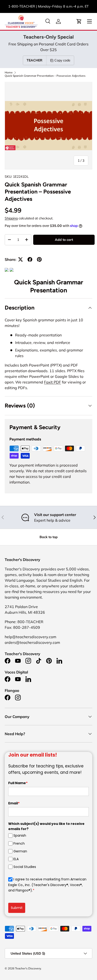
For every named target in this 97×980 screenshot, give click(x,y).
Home (9, 72)
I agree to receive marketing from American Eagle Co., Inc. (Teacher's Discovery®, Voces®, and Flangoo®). (47, 885)
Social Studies (24, 866)
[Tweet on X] (20, 259)
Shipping (11, 218)
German (20, 851)
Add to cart (64, 240)
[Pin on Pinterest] (39, 259)
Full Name (18, 783)
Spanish (19, 835)
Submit (17, 907)
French (19, 843)
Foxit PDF (52, 382)
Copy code (62, 60)
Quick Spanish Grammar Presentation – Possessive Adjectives (45, 75)
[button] (79, 21)
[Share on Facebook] (30, 259)
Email (14, 803)
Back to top (49, 537)
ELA (16, 859)
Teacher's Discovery (28, 968)
